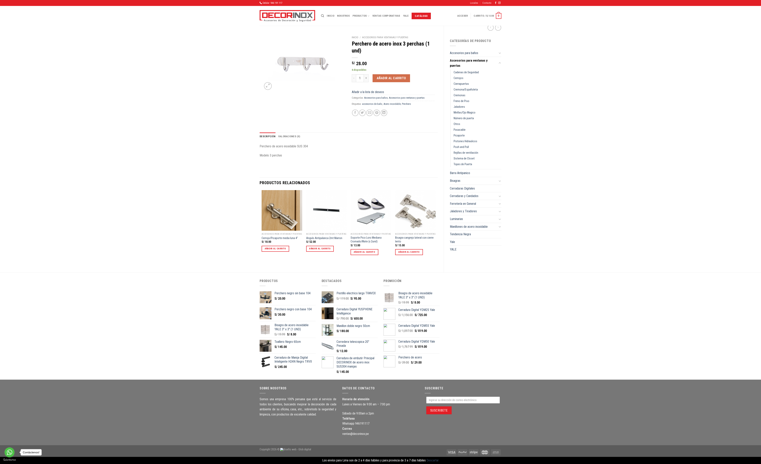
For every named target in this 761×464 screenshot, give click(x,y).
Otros (457, 124)
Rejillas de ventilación (466, 152)
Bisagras (455, 181)
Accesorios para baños (464, 53)
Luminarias (456, 219)
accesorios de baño (372, 103)
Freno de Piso (461, 101)
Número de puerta (464, 118)
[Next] (436, 228)
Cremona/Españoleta (466, 89)
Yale (406, 15)
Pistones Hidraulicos (465, 141)
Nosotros (343, 15)
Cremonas (459, 95)
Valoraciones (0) (289, 136)
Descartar (432, 460)
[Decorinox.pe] (287, 16)
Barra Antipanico (460, 173)
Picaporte (459, 135)
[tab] (267, 136)
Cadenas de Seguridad (466, 72)
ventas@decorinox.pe (355, 434)
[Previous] (262, 228)
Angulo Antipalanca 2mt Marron (324, 238)
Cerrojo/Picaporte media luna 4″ (280, 238)
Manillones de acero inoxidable (469, 227)
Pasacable (460, 129)
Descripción (267, 136)
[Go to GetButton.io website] (9, 460)
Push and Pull (461, 147)
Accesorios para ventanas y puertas (469, 63)
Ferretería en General (463, 204)
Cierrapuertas (461, 84)
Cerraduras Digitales (462, 188)
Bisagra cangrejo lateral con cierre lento (414, 239)
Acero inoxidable (392, 103)
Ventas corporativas (386, 15)
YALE (453, 249)
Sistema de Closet (464, 158)
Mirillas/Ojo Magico (464, 112)
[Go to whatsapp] (9, 452)
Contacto (486, 2)
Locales (474, 2)
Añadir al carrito (391, 78)
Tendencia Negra (460, 234)
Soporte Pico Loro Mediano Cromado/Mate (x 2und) (366, 239)
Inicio (330, 15)
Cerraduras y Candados (464, 196)
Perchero (406, 103)
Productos (360, 15)
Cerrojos (458, 78)
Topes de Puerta (463, 164)
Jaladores (459, 107)
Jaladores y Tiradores (463, 211)
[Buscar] (322, 16)
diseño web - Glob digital (297, 449)
